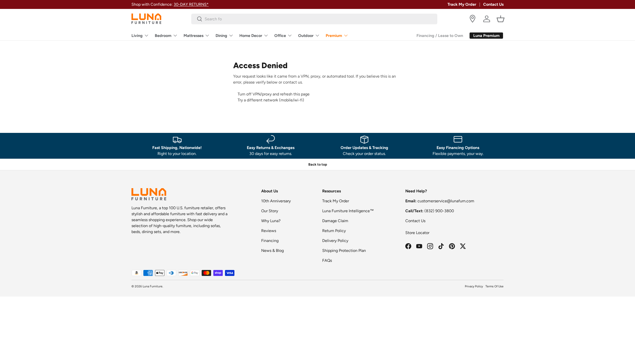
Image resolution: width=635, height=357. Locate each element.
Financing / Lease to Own (439, 35)
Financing (270, 240)
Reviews (268, 230)
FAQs (327, 260)
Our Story (269, 210)
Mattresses (193, 35)
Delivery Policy (335, 240)
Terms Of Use (494, 286)
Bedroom (163, 35)
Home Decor (250, 35)
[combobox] (314, 19)
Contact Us (493, 4)
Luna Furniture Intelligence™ (348, 210)
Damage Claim (335, 220)
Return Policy (334, 230)
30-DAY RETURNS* (191, 4)
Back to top (317, 164)
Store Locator (417, 232)
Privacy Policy (474, 286)
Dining (221, 35)
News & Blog (272, 250)
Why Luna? (271, 220)
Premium (334, 35)
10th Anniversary (276, 201)
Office (280, 35)
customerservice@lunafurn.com (445, 201)
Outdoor (306, 35)
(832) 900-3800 (439, 210)
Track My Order (461, 4)
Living (137, 35)
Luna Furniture (152, 286)
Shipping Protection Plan (344, 250)
